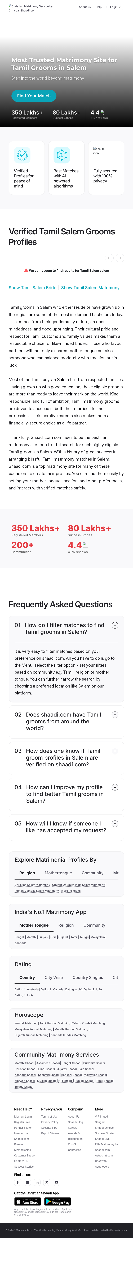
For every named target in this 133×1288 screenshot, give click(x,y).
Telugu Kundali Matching (88, 1023)
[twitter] (46, 1182)
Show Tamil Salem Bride (32, 287)
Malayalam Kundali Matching (33, 1029)
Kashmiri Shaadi (48, 1075)
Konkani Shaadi (71, 1075)
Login (114, 7)
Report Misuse (50, 1133)
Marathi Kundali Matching (71, 1029)
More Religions (71, 890)
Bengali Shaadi (71, 1063)
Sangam (100, 1122)
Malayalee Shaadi (95, 1075)
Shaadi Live (102, 1138)
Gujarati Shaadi (67, 1069)
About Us (73, 1116)
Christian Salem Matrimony (32, 884)
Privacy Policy (49, 1122)
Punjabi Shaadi (84, 1080)
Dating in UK (73, 989)
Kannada (20, 943)
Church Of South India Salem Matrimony (78, 884)
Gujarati (63, 937)
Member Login (23, 1116)
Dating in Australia (27, 989)
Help (99, 7)
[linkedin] (37, 1182)
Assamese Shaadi (48, 1063)
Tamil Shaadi (104, 1080)
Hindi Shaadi (46, 1069)
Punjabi (43, 937)
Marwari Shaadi (25, 1080)
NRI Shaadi (65, 1080)
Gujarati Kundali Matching (31, 1035)
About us (85, 7)
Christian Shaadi (25, 1069)
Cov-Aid (72, 1144)
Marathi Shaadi (24, 1063)
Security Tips (49, 1127)
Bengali (19, 937)
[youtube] (56, 1182)
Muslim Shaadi (46, 1080)
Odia (53, 937)
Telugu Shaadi (24, 1086)
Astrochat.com (104, 1155)
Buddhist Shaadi (94, 1063)
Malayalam (98, 937)
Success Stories (24, 1166)
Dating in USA (93, 989)
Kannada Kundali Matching (68, 1035)
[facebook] (17, 1182)
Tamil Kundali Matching (55, 1023)
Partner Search (23, 1127)
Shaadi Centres (104, 1127)
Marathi (31, 937)
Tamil (74, 937)
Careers (72, 1127)
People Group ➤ (118, 1230)
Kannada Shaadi (25, 1075)
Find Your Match (34, 95)
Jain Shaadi (86, 1069)
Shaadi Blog (75, 1122)
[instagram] (27, 1182)
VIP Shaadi (102, 1116)
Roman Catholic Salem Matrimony (37, 890)
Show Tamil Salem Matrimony (90, 287)
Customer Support (25, 1155)
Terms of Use (49, 1116)
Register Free (22, 1122)
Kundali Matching (26, 1023)
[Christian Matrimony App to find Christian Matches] (27, 1201)
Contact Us (21, 1161)
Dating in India (24, 995)
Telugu (84, 937)
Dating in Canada (52, 989)
